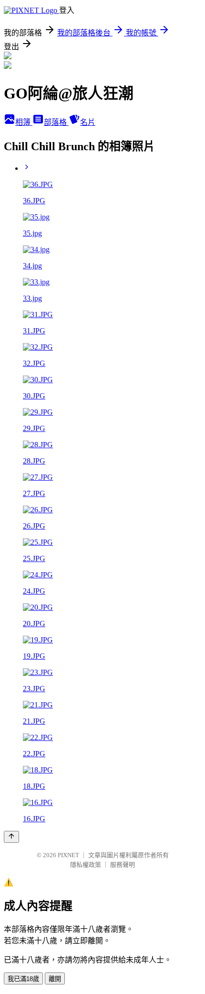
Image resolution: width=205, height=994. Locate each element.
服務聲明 (122, 864)
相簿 (23, 122)
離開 (55, 979)
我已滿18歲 (23, 979)
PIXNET (68, 855)
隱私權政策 (85, 864)
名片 (87, 122)
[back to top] (11, 837)
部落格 (56, 122)
